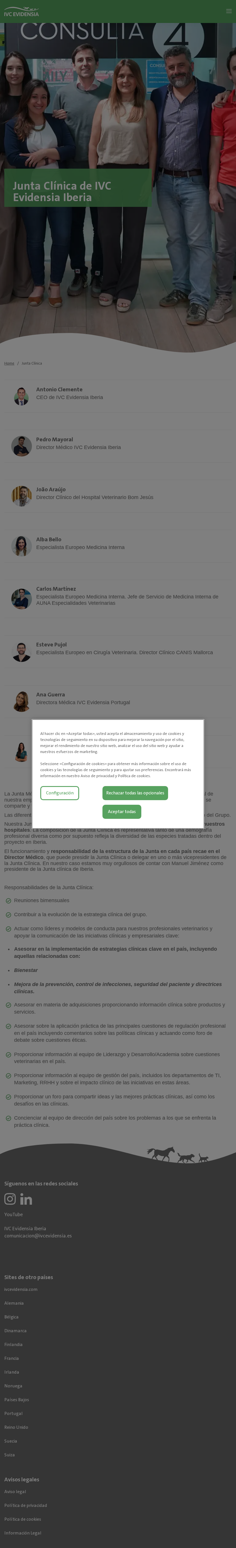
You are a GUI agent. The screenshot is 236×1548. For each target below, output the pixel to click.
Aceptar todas (122, 812)
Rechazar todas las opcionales (135, 793)
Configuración (60, 793)
